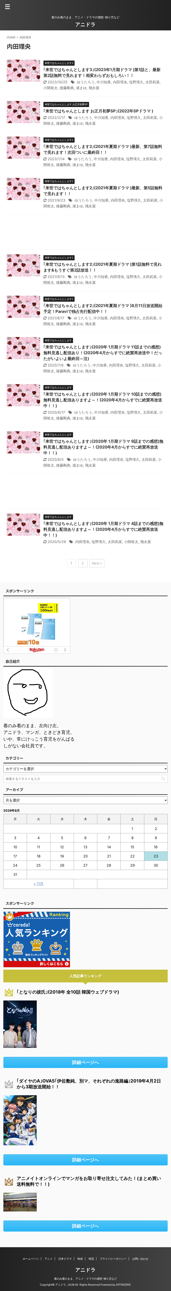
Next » (97, 563)
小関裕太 (50, 88)
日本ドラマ (65, 1258)
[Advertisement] (85, 233)
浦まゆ (81, 88)
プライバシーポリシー (113, 1258)
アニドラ (85, 24)
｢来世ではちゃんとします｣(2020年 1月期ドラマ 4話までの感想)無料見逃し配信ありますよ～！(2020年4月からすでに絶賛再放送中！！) (103, 529)
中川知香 (104, 82)
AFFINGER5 (123, 1284)
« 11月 (38, 883)
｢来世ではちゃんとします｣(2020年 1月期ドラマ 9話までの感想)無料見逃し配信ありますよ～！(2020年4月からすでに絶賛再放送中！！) (103, 447)
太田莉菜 (152, 82)
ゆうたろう (86, 82)
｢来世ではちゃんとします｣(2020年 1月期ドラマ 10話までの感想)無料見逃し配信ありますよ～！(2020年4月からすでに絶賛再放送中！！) (102, 400)
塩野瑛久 (136, 82)
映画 (80, 1258)
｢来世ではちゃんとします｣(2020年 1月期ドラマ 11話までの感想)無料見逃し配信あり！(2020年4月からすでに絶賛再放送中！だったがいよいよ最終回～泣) (102, 353)
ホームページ (31, 1258)
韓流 (91, 1258)
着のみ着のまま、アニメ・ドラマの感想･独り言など (85, 1278)
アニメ (49, 1258)
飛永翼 (94, 88)
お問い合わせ (140, 1258)
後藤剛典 (67, 88)
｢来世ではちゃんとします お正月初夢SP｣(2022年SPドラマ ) (98, 111)
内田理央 (120, 82)
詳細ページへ (85, 1062)
